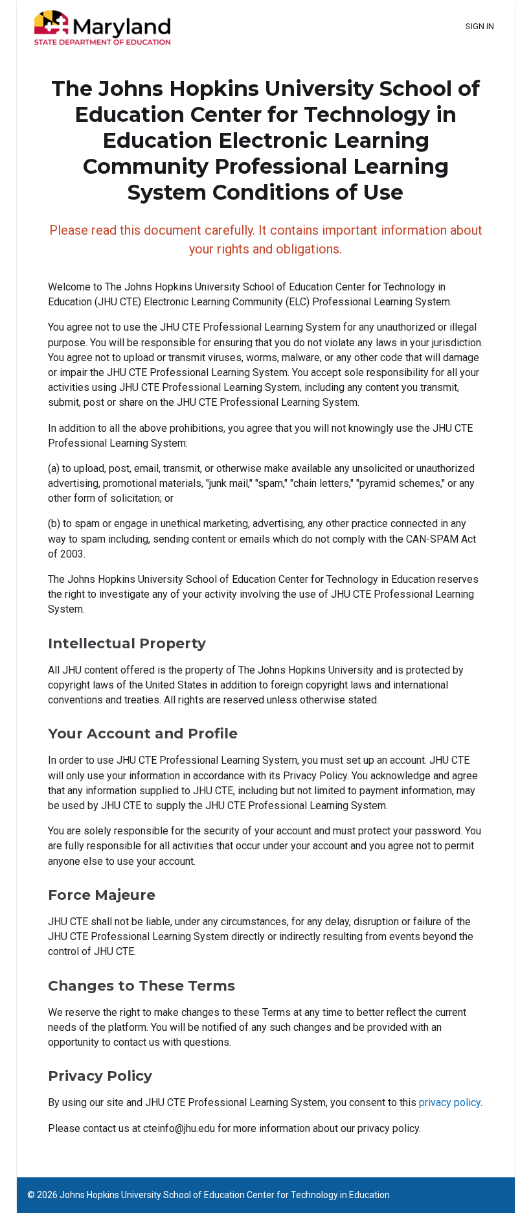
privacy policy (449, 1102)
